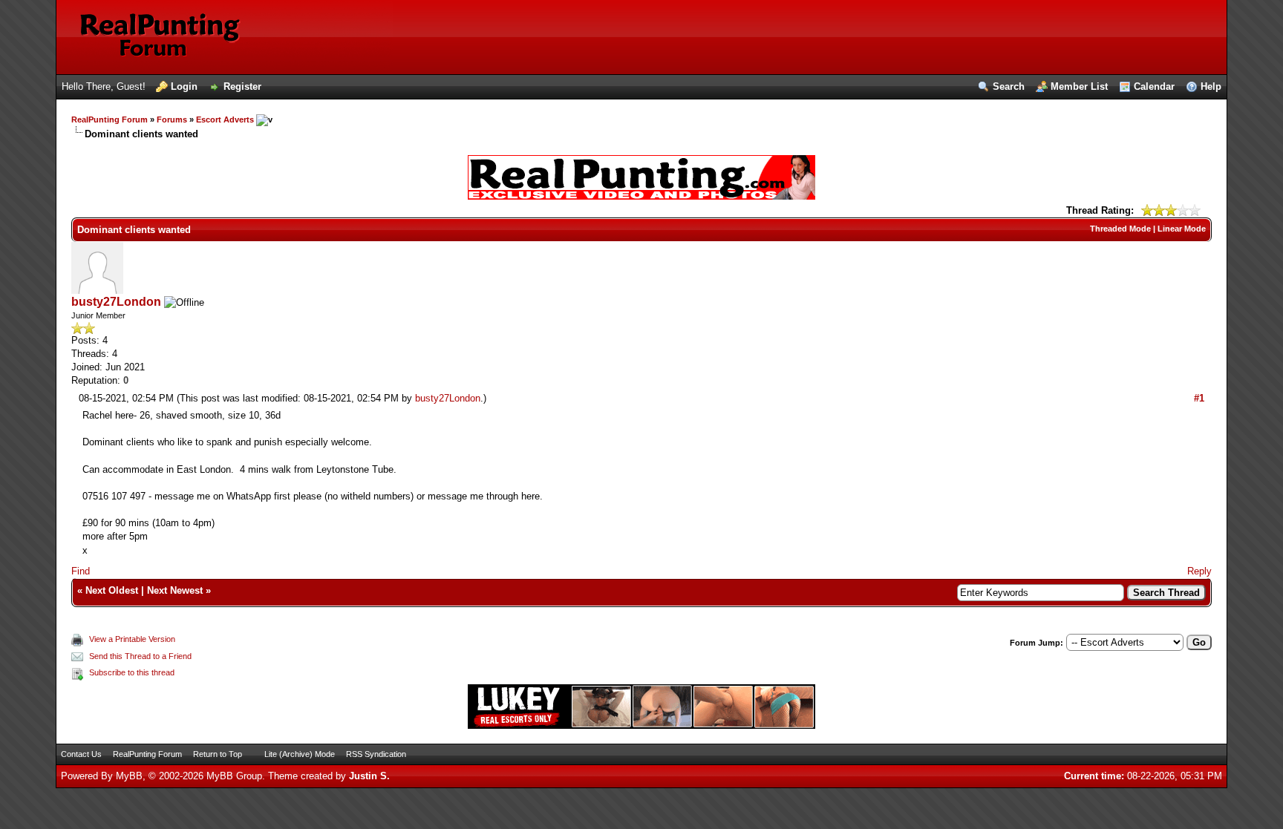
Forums (172, 119)
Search (1009, 86)
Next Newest (175, 590)
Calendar (1154, 86)
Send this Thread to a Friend (140, 656)
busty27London (116, 301)
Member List (1079, 86)
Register (242, 86)
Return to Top (217, 754)
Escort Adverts (225, 119)
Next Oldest (111, 590)
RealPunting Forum (109, 119)
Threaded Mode (1120, 228)
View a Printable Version (132, 639)
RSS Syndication (376, 754)
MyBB (129, 776)
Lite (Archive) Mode (299, 754)
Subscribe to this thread (131, 672)
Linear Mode (1182, 228)
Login (184, 86)
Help (1211, 86)
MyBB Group (234, 776)
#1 (1199, 398)
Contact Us (81, 754)
